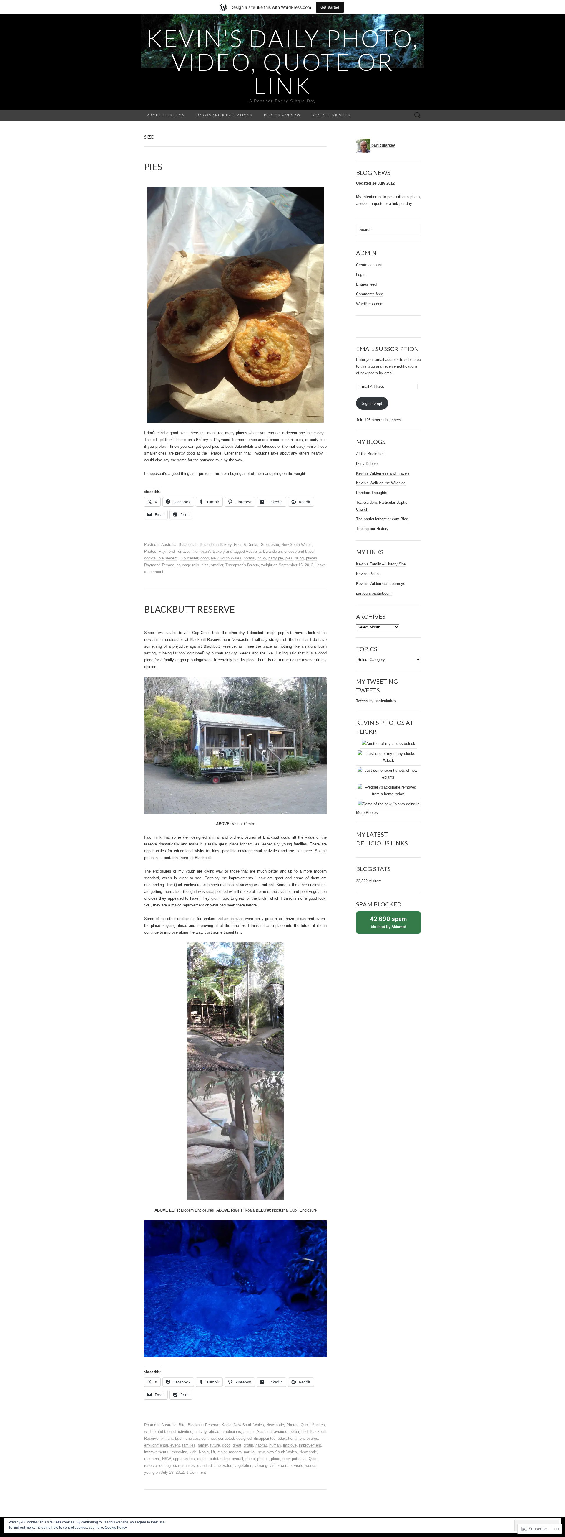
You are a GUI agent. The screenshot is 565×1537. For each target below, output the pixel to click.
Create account (369, 265)
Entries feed (366, 284)
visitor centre (281, 1465)
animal (249, 1431)
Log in (361, 274)
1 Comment (196, 1472)
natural (249, 1452)
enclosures (309, 1438)
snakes (188, 1465)
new (261, 1452)
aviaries (280, 1431)
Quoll (305, 1425)
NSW (261, 558)
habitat (261, 1445)
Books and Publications (224, 115)
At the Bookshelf (370, 454)
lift (213, 1452)
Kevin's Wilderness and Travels (383, 473)
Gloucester (270, 544)
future (215, 1445)
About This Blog (166, 115)
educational (287, 1438)
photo (250, 1459)
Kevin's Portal (368, 574)
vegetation (243, 1465)
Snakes (318, 1425)
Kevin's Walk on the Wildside (381, 483)
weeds (310, 1465)
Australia (168, 544)
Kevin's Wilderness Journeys (380, 583)
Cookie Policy (116, 1528)
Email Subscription (387, 348)
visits (298, 1465)
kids (193, 1452)
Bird (182, 1425)
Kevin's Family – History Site (381, 564)
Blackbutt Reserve (203, 1425)
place (275, 1459)
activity (201, 1431)
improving (179, 1452)
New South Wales (296, 544)
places (311, 558)
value (227, 1465)
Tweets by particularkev (376, 701)
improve (290, 1445)
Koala (226, 1425)
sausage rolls (188, 565)
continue (208, 1438)
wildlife (150, 1431)
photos (263, 1459)
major (222, 1452)
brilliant (167, 1438)
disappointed (264, 1438)
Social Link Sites (331, 115)
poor (286, 1459)
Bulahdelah (188, 544)
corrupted (226, 1438)
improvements (156, 1452)
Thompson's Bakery (208, 551)
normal (249, 558)
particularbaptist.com (374, 593)
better (294, 1431)
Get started (329, 7)
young (149, 1472)
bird (304, 1431)
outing (202, 1459)
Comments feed (369, 294)
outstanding (220, 1459)
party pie (275, 558)
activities (184, 1431)
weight (266, 565)
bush (179, 1438)
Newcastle (275, 1425)
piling (299, 558)
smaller (217, 565)
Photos (150, 551)
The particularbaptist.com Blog (382, 519)
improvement (310, 1445)
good (204, 558)
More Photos (367, 812)
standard (204, 1465)
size (205, 565)
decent (171, 558)
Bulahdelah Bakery (216, 544)
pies (289, 558)
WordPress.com (369, 304)
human (275, 1445)
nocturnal (152, 1459)
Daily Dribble (367, 463)
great (237, 1445)
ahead (214, 1431)
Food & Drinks (246, 544)
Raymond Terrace (174, 551)
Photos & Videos (282, 115)
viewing (261, 1465)
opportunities (184, 1459)
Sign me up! (372, 403)
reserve (150, 1465)
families (188, 1445)
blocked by (394, 924)
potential (299, 1459)
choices (192, 1438)
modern (235, 1452)
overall (237, 1459)
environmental (156, 1445)
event (175, 1445)
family (203, 1445)
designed (244, 1438)
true (217, 1465)
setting (165, 1465)
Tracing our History (372, 528)
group (248, 1445)
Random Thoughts (371, 493)
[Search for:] (417, 115)
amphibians (231, 1431)
